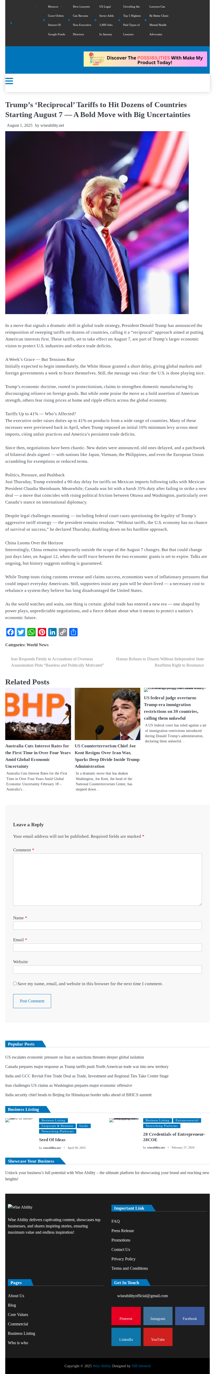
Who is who (18, 1343)
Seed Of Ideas (52, 1139)
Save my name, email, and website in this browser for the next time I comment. (90, 983)
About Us (16, 1296)
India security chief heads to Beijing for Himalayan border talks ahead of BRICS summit (78, 1095)
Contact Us (120, 1249)
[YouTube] (204, 23)
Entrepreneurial (187, 1120)
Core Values (18, 1314)
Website (20, 961)
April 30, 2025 (77, 1147)
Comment (23, 849)
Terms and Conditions (129, 1268)
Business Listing (53, 1120)
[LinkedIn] (197, 23)
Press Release (122, 1230)
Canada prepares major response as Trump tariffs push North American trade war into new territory (87, 1066)
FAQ (115, 1221)
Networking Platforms (58, 1131)
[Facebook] (190, 23)
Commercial (18, 1324)
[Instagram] (183, 23)
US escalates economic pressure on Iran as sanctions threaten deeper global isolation (74, 1057)
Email (20, 939)
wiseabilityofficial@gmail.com (142, 1296)
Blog (12, 1305)
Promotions (120, 1240)
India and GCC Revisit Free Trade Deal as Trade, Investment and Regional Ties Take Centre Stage (87, 1076)
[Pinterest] (176, 23)
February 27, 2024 (183, 1147)
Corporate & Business (57, 1125)
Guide (83, 1125)
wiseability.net (52, 125)
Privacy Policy (123, 1259)
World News (37, 645)
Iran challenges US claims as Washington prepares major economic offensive (68, 1085)
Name (20, 917)
